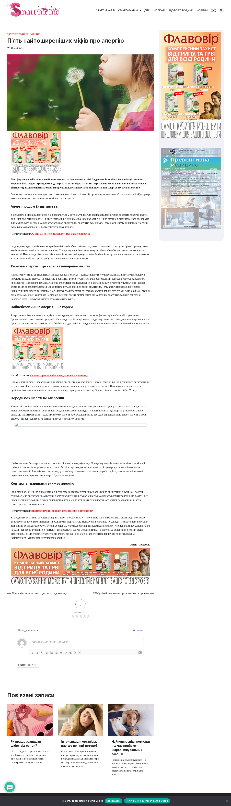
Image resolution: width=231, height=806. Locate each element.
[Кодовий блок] (65, 653)
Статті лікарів (105, 10)
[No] (226, 801)
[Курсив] (37, 653)
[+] (80, 652)
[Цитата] (61, 653)
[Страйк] (46, 653)
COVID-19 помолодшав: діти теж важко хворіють (60, 233)
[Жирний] (32, 653)
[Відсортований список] (51, 653)
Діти (147, 10)
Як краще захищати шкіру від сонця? (26, 744)
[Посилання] (70, 653)
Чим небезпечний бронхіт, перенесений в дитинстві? (61, 510)
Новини (202, 10)
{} (75, 652)
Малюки (159, 10)
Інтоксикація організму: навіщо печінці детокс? (79, 744)
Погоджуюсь (113, 800)
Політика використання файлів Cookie (147, 800)
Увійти (139, 630)
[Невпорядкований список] (56, 653)
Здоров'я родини (17, 34)
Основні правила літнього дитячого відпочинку (59, 375)
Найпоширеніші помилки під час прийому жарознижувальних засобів (131, 748)
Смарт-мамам (128, 10)
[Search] (221, 10)
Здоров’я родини (180, 10)
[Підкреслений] (42, 653)
